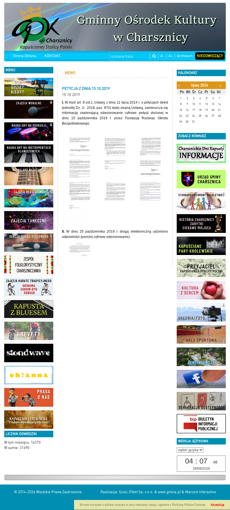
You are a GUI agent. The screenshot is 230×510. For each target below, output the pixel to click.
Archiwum (185, 56)
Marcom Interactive (200, 492)
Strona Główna (24, 56)
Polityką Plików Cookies (188, 505)
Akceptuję (217, 505)
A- (162, 56)
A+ (171, 56)
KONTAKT (52, 56)
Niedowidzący (210, 56)
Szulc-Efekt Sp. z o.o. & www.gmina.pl (150, 492)
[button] (51, 80)
